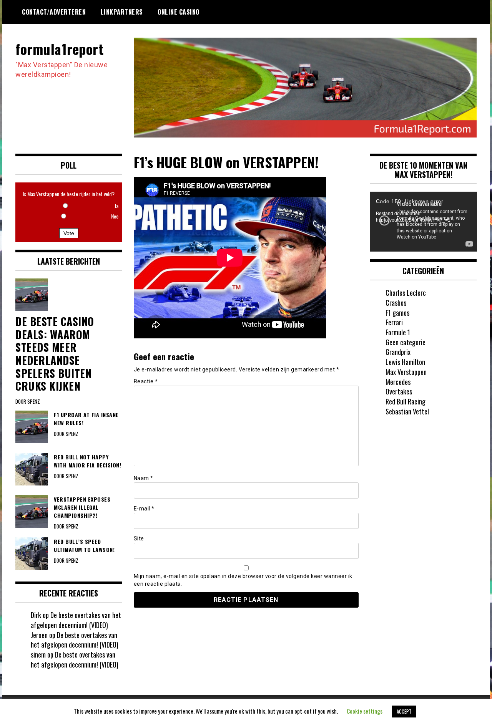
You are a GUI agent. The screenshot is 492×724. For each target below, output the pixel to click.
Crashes (396, 303)
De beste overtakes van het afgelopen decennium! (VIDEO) (76, 620)
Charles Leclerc (406, 293)
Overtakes (399, 391)
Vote (68, 233)
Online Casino (178, 12)
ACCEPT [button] (404, 711)
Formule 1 (398, 332)
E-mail (144, 508)
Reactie (146, 381)
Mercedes (398, 382)
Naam (143, 478)
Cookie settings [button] (364, 711)
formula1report (59, 48)
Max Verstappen (406, 372)
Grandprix (398, 352)
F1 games (397, 313)
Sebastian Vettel (407, 411)
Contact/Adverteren (54, 12)
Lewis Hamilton (405, 362)
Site (139, 538)
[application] (423, 222)
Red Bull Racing (406, 401)
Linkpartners (122, 12)
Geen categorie (406, 342)
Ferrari (394, 322)
